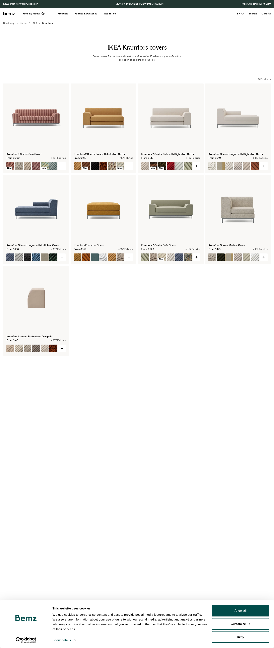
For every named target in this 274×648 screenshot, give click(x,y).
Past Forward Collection (24, 3)
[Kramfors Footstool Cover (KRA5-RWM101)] (120, 257)
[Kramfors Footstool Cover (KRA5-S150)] (103, 257)
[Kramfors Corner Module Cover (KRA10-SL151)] (238, 257)
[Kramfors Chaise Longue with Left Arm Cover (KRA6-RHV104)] (10, 257)
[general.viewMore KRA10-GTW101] (264, 257)
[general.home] (9, 13)
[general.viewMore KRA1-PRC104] (62, 166)
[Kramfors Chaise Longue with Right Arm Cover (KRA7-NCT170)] (212, 166)
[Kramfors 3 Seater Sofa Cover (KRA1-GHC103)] (36, 166)
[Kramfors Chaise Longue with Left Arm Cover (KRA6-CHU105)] (36, 257)
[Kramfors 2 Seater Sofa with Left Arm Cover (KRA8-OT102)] (95, 166)
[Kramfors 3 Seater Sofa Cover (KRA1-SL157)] (53, 166)
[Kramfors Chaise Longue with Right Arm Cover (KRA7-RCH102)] (247, 166)
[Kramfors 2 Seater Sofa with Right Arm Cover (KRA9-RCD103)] (188, 166)
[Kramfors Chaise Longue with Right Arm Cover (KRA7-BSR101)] (221, 166)
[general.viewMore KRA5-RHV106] (129, 257)
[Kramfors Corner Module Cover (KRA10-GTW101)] (212, 257)
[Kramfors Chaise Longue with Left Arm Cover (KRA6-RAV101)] (53, 257)
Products (63, 13)
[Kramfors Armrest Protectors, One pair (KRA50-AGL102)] (36, 348)
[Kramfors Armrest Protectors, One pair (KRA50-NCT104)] (10, 348)
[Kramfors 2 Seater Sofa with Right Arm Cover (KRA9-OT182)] (171, 166)
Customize (238, 623)
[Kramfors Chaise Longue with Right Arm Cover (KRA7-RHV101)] (238, 166)
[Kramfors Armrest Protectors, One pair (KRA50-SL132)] (19, 348)
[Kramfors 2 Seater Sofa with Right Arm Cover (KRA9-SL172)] (145, 166)
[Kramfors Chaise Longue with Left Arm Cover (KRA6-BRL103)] (45, 257)
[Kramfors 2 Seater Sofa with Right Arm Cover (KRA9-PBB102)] (179, 166)
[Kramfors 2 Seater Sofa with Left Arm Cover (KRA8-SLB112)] (112, 166)
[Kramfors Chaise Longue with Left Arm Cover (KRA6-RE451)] (19, 257)
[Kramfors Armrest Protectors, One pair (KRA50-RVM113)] (53, 348)
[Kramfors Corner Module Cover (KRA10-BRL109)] (247, 257)
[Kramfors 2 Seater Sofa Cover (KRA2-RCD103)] (145, 257)
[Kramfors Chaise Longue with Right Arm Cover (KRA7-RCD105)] (255, 166)
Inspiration (110, 13)
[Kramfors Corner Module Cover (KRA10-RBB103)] (221, 257)
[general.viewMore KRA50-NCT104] (62, 348)
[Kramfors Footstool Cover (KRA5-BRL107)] (95, 257)
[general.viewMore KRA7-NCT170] (264, 166)
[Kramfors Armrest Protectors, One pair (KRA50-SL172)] (45, 348)
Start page (9, 23)
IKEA (35, 23)
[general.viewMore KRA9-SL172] (196, 166)
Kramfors (47, 23)
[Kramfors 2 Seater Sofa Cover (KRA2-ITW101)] (188, 257)
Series (23, 23)
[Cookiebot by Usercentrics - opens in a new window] (26, 640)
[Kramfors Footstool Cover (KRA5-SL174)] (112, 257)
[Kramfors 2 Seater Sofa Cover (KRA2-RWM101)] (153, 257)
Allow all (240, 610)
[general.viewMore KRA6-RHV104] (62, 257)
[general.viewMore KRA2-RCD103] (196, 257)
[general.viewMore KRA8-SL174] (129, 166)
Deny (240, 637)
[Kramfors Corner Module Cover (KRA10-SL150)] (255, 257)
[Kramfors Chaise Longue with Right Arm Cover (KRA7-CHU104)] (229, 166)
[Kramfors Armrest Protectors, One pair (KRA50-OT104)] (27, 348)
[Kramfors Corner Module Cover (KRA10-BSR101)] (229, 257)
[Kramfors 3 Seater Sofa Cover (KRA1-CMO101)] (27, 166)
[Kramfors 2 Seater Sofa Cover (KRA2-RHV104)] (179, 257)
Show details (62, 640)
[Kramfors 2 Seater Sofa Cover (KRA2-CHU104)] (171, 257)
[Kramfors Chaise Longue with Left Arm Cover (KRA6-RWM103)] (27, 257)
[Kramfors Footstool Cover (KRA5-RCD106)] (86, 257)
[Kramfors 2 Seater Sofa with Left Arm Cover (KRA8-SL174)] (78, 166)
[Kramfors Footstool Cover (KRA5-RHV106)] (78, 257)
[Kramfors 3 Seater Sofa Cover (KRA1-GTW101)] (19, 166)
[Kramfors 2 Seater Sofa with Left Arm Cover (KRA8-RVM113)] (103, 166)
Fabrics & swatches (86, 13)
